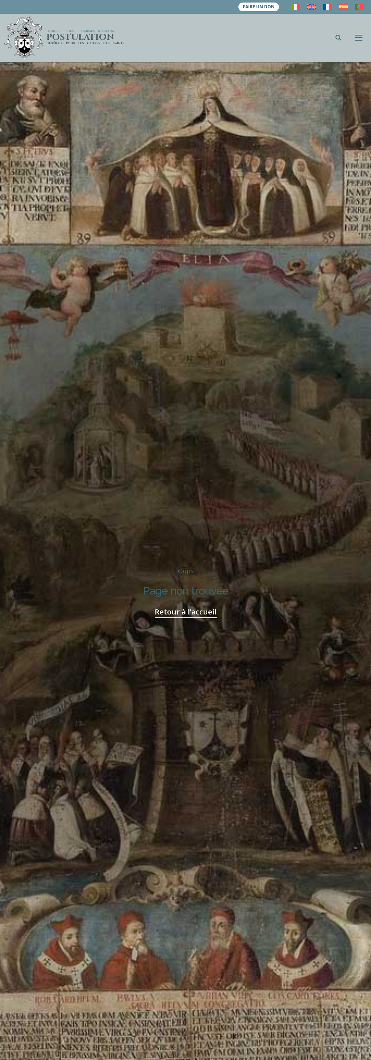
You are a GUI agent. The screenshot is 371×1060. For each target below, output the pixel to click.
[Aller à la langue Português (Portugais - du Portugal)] (359, 6)
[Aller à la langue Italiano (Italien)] (295, 6)
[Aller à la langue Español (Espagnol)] (343, 6)
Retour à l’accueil (186, 611)
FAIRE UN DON (259, 7)
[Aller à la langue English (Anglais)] (311, 6)
